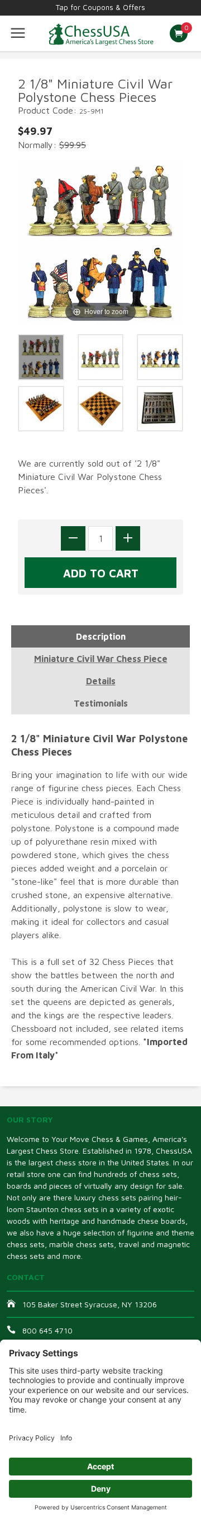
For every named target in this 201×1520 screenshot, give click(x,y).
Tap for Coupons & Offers (100, 7)
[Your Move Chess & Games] (100, 33)
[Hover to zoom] (100, 242)
